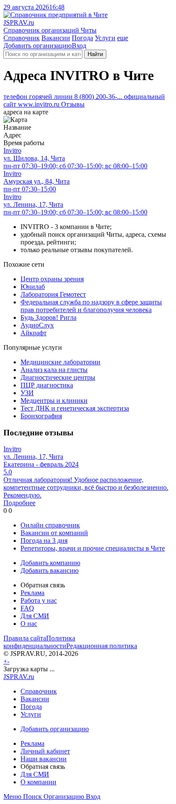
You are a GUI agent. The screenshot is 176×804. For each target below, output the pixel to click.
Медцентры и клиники (54, 400)
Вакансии (55, 38)
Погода (82, 38)
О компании (38, 782)
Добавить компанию (50, 562)
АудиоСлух (37, 325)
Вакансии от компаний (54, 532)
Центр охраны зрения (52, 279)
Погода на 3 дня (44, 540)
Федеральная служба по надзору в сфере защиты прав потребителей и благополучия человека (91, 305)
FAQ (27, 608)
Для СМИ (35, 615)
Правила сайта (24, 638)
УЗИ (27, 392)
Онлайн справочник (50, 525)
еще (122, 38)
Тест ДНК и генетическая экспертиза (75, 408)
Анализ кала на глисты (54, 369)
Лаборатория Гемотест (53, 294)
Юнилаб (33, 286)
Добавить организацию (37, 45)
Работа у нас (39, 600)
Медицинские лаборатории (60, 362)
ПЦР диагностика (47, 385)
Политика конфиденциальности (39, 641)
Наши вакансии (44, 758)
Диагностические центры (58, 377)
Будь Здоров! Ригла (48, 317)
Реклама (32, 592)
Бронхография (41, 416)
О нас (29, 623)
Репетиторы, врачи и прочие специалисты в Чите (93, 548)
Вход (79, 45)
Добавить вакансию (50, 570)
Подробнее (19, 502)
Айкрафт (34, 332)
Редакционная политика (101, 645)
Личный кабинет (45, 751)
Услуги (105, 38)
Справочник (21, 38)
